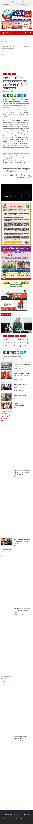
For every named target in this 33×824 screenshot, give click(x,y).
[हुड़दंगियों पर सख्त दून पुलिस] (6, 397)
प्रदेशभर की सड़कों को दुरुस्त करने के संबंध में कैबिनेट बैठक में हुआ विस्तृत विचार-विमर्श (22, 541)
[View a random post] (30, 33)
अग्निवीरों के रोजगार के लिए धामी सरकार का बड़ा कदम (22, 365)
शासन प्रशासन (22, 336)
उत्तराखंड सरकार (11, 336)
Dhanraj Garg (15, 91)
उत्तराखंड (5, 73)
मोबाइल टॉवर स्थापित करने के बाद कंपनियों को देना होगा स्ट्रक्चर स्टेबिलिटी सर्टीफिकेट (16, 176)
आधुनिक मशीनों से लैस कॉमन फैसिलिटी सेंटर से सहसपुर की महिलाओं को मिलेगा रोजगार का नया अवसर (22, 472)
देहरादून (14, 73)
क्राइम (10, 73)
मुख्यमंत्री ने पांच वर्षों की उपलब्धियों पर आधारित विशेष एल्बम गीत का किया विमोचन (22, 386)
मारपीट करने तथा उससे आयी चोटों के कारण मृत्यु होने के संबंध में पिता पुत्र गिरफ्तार (16, 170)
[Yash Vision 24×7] (3, 33)
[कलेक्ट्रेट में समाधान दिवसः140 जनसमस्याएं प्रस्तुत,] (6, 739)
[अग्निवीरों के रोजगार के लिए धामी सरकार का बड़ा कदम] (6, 366)
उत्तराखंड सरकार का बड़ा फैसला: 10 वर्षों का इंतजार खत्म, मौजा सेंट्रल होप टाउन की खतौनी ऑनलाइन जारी (16, 342)
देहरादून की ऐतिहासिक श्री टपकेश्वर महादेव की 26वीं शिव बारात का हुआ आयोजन (21, 375)
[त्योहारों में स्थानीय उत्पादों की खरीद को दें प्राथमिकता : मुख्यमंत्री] (6, 406)
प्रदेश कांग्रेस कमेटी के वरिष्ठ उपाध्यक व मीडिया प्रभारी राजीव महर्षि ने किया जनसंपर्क (22, 610)
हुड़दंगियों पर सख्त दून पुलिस (20, 395)
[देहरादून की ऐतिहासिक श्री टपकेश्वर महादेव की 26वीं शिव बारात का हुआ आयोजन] (6, 376)
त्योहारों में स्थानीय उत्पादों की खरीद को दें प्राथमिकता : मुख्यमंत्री (22, 404)
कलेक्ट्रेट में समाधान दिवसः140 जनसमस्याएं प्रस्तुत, (20, 737)
